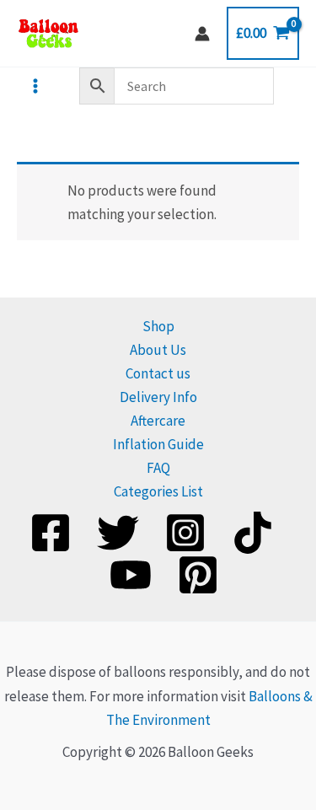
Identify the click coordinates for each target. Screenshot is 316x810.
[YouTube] (131, 575)
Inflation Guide (158, 444)
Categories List (158, 491)
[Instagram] (185, 533)
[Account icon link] (202, 33)
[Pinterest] (198, 575)
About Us (158, 350)
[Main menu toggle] (35, 86)
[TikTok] (253, 533)
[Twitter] (118, 533)
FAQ (158, 468)
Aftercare (158, 420)
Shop (158, 326)
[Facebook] (50, 533)
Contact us (158, 373)
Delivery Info (158, 397)
